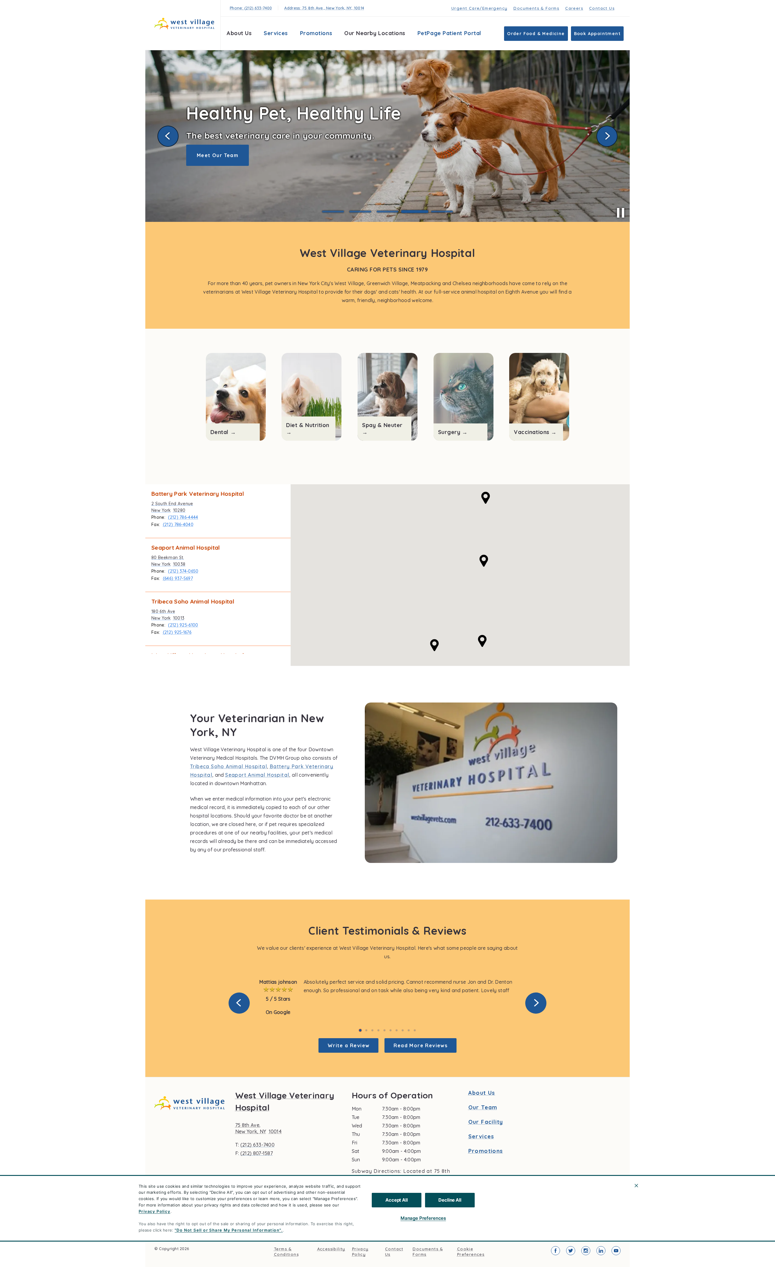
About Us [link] (481, 1093)
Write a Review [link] (349, 1045)
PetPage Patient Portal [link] (449, 33)
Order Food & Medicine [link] (536, 33)
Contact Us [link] (602, 8)
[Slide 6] (390, 1030)
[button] (434, 645)
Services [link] (276, 33)
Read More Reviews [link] (420, 1045)
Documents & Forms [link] (536, 8)
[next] (607, 136)
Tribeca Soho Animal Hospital (228, 766)
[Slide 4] (415, 211)
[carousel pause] (621, 213)
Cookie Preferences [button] (470, 1251)
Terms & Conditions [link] (286, 1251)
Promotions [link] (316, 33)
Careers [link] (574, 8)
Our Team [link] (482, 1107)
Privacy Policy (154, 1211)
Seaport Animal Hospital (257, 775)
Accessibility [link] (331, 1248)
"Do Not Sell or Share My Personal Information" (228, 1230)
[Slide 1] (333, 211)
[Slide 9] (408, 1030)
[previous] (168, 136)
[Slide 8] (402, 1030)
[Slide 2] (360, 211)
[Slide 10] (415, 1030)
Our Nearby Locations (374, 33)
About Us (239, 33)
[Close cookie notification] (636, 1185)
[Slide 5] (442, 211)
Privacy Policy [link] (360, 1251)
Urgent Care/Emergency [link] (479, 8)
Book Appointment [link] (597, 33)
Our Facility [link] (485, 1122)
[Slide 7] (396, 1030)
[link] (184, 23)
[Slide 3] (387, 211)
